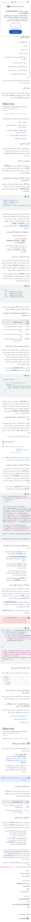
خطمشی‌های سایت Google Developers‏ (12, 855)
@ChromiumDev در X (24, 899)
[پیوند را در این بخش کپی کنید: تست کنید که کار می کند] (9, 668)
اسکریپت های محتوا (21, 132)
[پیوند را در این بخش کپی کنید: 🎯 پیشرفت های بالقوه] (10, 743)
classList (20, 564)
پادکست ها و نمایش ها (25, 891)
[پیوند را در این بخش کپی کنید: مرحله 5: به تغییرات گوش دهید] (7, 585)
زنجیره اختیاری (22, 571)
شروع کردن (16, 32)
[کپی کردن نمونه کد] (28, 196)
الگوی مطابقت (5, 401)
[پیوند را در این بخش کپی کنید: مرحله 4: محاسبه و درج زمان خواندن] (4, 465)
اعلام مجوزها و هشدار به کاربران (21, 460)
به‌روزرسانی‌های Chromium (23, 883)
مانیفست (5, 226)
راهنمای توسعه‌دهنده (21, 831)
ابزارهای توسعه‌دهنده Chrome (15, 760)
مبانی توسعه (13, 699)
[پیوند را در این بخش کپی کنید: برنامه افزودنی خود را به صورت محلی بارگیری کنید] (20, 693)
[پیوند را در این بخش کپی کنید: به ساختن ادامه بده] (13, 786)
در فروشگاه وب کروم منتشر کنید (18, 716)
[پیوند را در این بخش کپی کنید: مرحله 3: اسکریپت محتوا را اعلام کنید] (3, 346)
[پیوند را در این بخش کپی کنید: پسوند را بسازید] (16, 161)
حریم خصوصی (21, 914)
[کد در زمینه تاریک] (25, 196)
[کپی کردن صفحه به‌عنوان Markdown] (17, 36)
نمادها (8, 260)
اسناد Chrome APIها (12, 842)
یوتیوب (28, 901)
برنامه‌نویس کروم (17, 758)
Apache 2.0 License (13, 853)
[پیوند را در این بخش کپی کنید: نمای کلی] (21, 88)
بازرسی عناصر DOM (6, 778)
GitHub (27, 173)
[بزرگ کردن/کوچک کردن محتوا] (19, 42)
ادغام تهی (23, 580)
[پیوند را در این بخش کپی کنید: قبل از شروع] (18, 143)
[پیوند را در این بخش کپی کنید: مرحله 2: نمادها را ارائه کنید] (10, 257)
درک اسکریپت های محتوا (20, 719)
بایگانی (28, 889)
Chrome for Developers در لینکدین (21, 904)
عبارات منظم (23, 551)
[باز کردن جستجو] (15, 2)
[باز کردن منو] (27, 2)
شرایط (28, 914)
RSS (29, 907)
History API (26, 598)
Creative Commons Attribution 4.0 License (16, 851)
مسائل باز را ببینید (26, 876)
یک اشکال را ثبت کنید (25, 873)
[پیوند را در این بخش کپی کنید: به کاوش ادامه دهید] (13, 817)
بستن (15, 26)
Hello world (8, 153)
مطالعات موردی (26, 886)
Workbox (23, 762)
